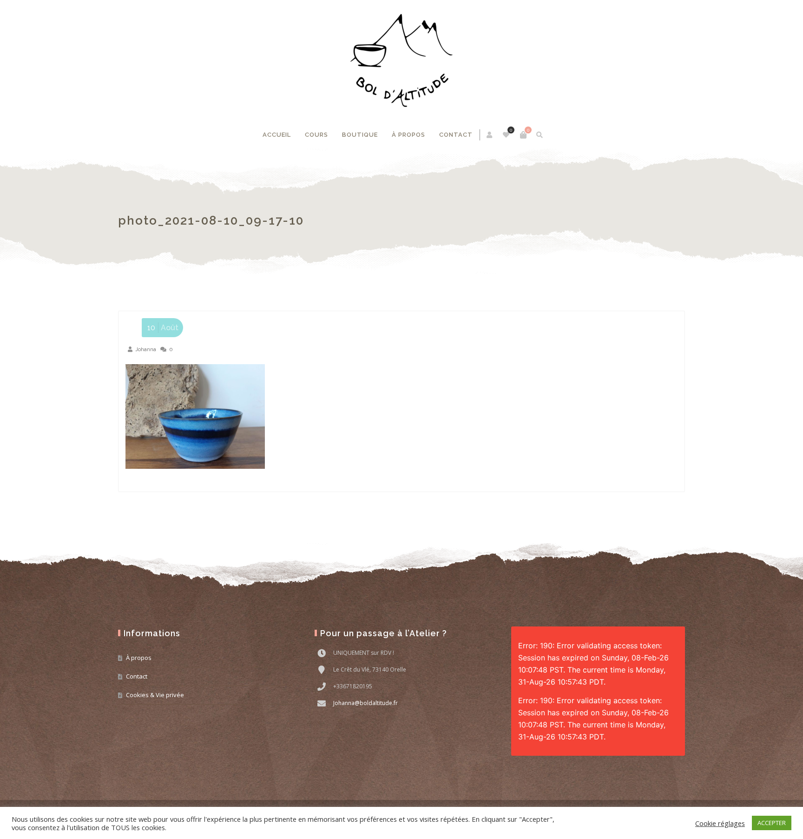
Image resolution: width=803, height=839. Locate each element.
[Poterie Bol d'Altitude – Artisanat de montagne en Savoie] (401, 60)
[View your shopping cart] (523, 135)
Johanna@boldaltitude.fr (365, 703)
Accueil (277, 134)
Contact (456, 134)
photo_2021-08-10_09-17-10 (211, 220)
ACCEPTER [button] (771, 823)
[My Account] (490, 135)
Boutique (360, 134)
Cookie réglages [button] (720, 823)
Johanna (145, 349)
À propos (408, 134)
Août (162, 327)
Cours (316, 134)
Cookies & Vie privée (155, 695)
